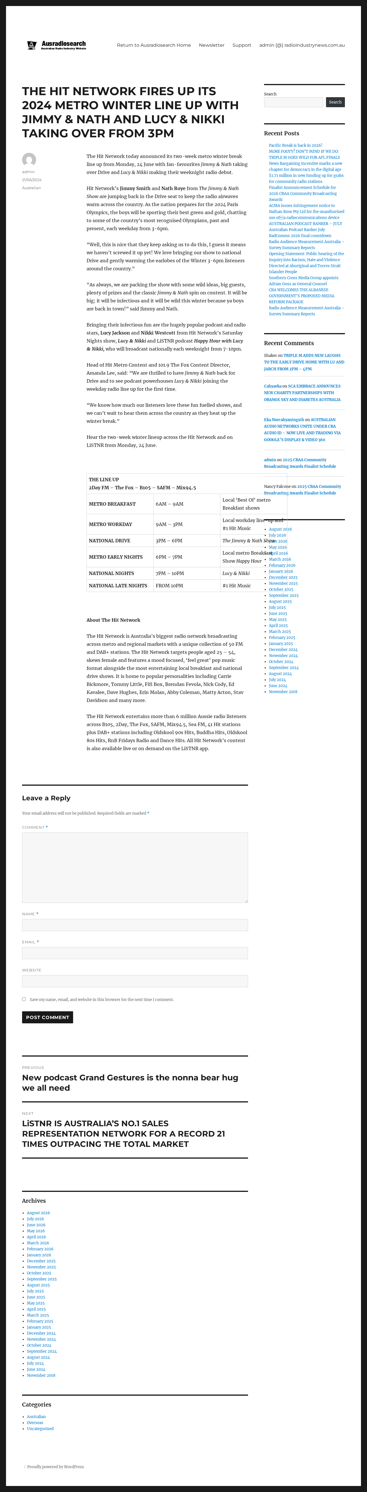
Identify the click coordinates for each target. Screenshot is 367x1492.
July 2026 (35, 1219)
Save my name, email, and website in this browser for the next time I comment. (102, 999)
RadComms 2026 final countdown (300, 235)
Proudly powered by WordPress (55, 1466)
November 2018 (41, 1375)
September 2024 (42, 1351)
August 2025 (38, 1285)
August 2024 (38, 1357)
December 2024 (41, 1333)
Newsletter (212, 45)
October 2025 (39, 1273)
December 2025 (41, 1261)
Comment (35, 827)
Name (30, 914)
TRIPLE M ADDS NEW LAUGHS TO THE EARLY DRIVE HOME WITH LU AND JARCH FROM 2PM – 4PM (304, 362)
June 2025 (36, 1297)
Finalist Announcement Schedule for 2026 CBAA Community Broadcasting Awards (303, 193)
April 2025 (36, 1309)
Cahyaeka (273, 386)
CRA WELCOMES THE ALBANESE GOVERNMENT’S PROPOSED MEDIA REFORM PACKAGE (301, 296)
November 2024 (41, 1339)
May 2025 (36, 1303)
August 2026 (38, 1213)
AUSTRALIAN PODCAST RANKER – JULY (305, 223)
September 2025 (42, 1279)
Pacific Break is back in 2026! (296, 145)
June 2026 (36, 1225)
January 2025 (39, 1327)
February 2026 (40, 1249)
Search (270, 94)
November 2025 (41, 1267)
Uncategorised (40, 1428)
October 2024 (39, 1345)
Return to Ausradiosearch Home (154, 45)
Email (30, 942)
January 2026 (39, 1255)
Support (242, 45)
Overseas (35, 1422)
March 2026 (38, 1243)
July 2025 (35, 1291)
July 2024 (35, 1363)
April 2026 (36, 1237)
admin (28, 171)
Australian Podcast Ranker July (297, 229)
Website (32, 970)
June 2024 (36, 1369)
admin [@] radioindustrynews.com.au (302, 45)
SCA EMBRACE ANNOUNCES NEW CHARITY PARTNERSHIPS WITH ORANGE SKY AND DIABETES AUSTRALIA (302, 393)
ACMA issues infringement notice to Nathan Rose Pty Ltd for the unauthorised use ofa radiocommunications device (306, 211)
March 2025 (38, 1315)
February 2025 (40, 1321)
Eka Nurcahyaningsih (284, 419)
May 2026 (36, 1231)
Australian (31, 187)
